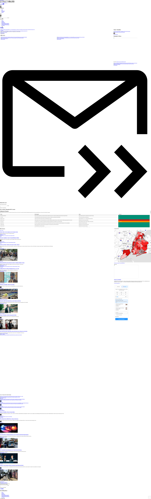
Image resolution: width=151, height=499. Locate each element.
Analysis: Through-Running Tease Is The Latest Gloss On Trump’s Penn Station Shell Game (11, 403)
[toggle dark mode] (1, 6)
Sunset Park (1, 261)
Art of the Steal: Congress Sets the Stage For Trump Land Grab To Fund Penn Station (10, 407)
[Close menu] (0, 16)
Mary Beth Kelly (2, 248)
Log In (1, 4)
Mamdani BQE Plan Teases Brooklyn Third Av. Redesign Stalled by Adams (12, 262)
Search (8, 17)
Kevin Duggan (115, 65)
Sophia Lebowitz (3, 39)
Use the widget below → (117, 283)
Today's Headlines (2, 313)
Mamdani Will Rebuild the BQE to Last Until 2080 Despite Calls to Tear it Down (124, 63)
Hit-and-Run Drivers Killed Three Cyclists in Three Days (9, 418)
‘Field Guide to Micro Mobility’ (5, 24)
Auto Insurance (9, 329)
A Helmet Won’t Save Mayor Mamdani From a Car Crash (9, 268)
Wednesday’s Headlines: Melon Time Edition (7, 284)
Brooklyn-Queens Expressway (4, 299)
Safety (1, 236)
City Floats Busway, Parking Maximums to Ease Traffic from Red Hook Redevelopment (14, 434)
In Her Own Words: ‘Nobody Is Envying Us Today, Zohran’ (10, 244)
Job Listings (3, 25)
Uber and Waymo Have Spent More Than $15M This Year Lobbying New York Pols (13, 331)
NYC (2, 10)
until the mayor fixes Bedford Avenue (121, 61)
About (2, 20)
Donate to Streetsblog (117, 279)
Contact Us (3, 493)
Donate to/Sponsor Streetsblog (5, 23)
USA (2, 9)
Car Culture (1, 30)
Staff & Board (3, 22)
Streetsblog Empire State (3, 329)
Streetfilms (3, 11)
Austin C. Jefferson (2, 334)
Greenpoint (1, 463)
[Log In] (3, 4)
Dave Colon (1, 398)
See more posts (2, 481)
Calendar (3, 21)
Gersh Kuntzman (116, 34)
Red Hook (1, 433)
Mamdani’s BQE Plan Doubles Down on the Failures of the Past (10, 300)
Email (8, 205)
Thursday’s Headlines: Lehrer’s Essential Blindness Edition (9, 237)
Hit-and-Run (1, 417)
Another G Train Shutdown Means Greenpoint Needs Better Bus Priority (12, 465)
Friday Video (1, 230)
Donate (2, 12)
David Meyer (1, 288)
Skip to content (2, 0)
